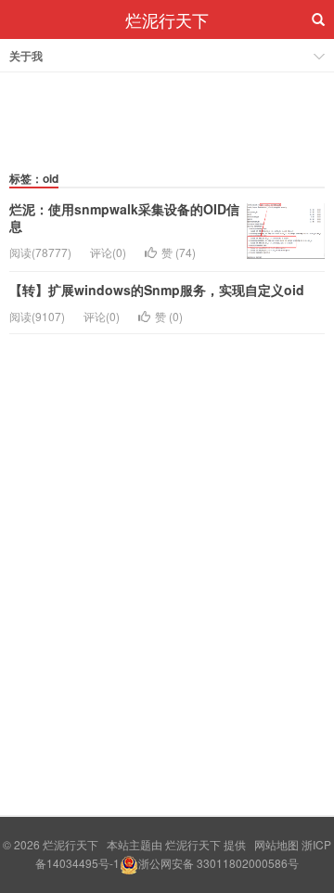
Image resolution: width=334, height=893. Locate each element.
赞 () (178, 252)
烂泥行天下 (167, 19)
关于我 (26, 55)
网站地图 (276, 844)
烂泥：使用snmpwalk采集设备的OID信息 (124, 217)
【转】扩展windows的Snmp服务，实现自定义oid (156, 289)
